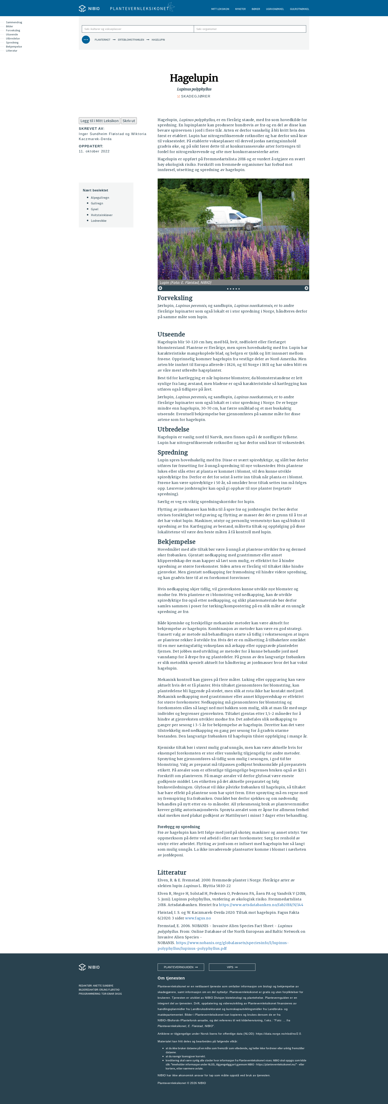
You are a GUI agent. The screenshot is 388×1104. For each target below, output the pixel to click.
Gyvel (94, 209)
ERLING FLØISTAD (109, 989)
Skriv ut (129, 120)
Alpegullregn (100, 197)
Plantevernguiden (179, 967)
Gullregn (97, 203)
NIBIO (202, 1083)
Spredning (12, 42)
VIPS (231, 967)
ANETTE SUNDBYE (103, 985)
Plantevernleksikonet (172, 1026)
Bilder (9, 26)
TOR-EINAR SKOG (111, 993)
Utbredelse (13, 38)
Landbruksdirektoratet (206, 1009)
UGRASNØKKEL (275, 9)
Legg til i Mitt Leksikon (99, 120)
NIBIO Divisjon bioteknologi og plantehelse (234, 997)
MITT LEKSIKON (220, 9)
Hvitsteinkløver (102, 215)
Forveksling (13, 30)
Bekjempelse (14, 46)
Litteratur (11, 50)
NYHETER (240, 9)
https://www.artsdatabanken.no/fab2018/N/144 (261, 905)
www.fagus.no (198, 918)
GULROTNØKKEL (299, 9)
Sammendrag (14, 22)
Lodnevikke (98, 221)
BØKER (256, 9)
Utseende (12, 34)
